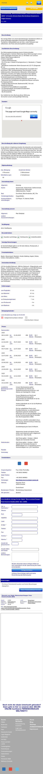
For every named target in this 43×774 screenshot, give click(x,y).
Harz (2, 729)
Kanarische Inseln (6, 732)
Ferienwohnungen (6, 751)
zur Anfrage (34, 8)
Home (4, 3)
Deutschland (31, 600)
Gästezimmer (5, 754)
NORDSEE (4, 737)
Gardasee (4, 727)
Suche (3, 720)
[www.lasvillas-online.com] (32, 3)
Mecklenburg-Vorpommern (34, 601)
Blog (31, 722)
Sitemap (33, 724)
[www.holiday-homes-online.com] (28, 3)
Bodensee (4, 724)
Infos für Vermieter (18, 720)
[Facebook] (19, 463)
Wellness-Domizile (6, 761)
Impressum (34, 729)
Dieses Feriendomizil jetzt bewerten (31, 590)
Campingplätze (5, 746)
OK (34, 116)
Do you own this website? (14, 116)
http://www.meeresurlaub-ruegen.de (27, 480)
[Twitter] (17, 769)
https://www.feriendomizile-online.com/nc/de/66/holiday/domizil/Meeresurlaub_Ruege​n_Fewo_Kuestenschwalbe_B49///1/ (15, 608)
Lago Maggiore (5, 734)
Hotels (3, 756)
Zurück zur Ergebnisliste (9, 8)
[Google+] (26, 463)
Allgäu (3, 722)
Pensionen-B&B (6, 759)
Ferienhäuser (5, 749)
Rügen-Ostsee (31, 603)
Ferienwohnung (12, 601)
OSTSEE (3, 739)
